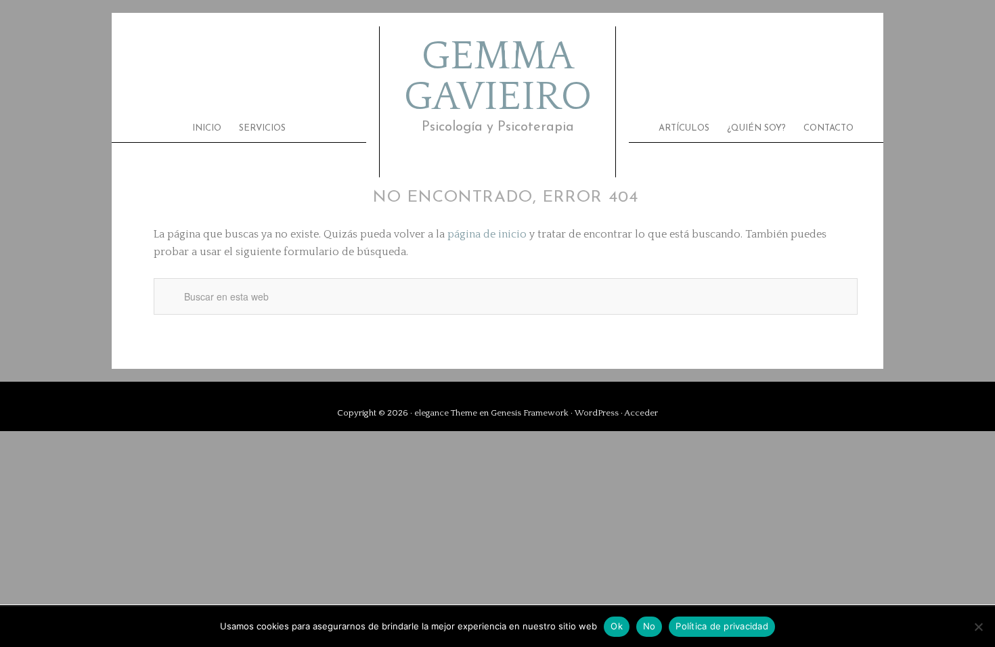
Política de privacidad (722, 626)
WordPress (597, 413)
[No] (978, 626)
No (649, 626)
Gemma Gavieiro (498, 77)
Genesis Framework (530, 413)
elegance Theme (445, 413)
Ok (617, 626)
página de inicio (487, 234)
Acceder (641, 413)
